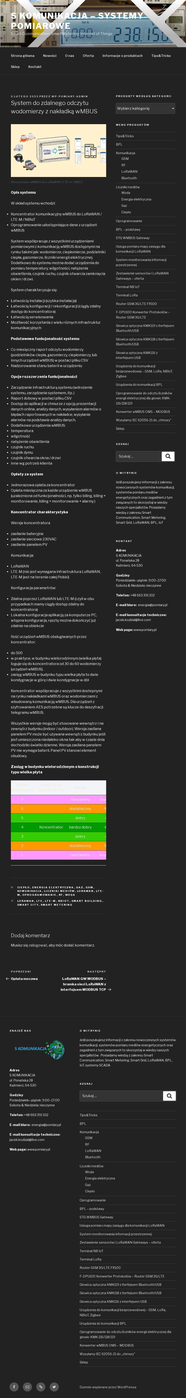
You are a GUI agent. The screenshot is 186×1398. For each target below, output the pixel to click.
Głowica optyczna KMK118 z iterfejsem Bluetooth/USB (121, 1293)
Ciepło (23, 887)
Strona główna (22, 56)
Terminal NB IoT (128, 287)
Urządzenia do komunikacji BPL (139, 384)
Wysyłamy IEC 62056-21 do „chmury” (143, 420)
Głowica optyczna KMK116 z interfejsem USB (113, 1301)
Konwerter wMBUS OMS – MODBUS (143, 412)
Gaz (79, 887)
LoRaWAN (85, 891)
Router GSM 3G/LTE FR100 (136, 304)
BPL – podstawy (128, 229)
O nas (69, 56)
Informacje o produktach (123, 56)
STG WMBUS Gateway (132, 238)
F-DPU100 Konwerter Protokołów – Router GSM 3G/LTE (122, 1276)
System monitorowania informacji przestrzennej (116, 1234)
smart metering (57, 904)
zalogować (38, 945)
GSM (89, 887)
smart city (28, 904)
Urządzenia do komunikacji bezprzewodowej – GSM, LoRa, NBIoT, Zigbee (144, 371)
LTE (39, 901)
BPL (119, 144)
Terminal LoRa (127, 295)
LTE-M (50, 901)
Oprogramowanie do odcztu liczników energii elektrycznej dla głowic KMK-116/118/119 (144, 398)
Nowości (49, 56)
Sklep (15, 67)
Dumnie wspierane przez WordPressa (108, 1387)
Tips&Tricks (161, 56)
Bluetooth (129, 178)
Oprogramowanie (39, 894)
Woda (70, 894)
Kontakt (35, 67)
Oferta (88, 56)
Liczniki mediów (59, 891)
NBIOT (63, 901)
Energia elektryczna (53, 887)
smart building (86, 901)
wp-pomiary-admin (69, 96)
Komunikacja (29, 891)
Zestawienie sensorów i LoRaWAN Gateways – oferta (120, 1242)
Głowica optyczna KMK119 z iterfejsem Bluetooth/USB (121, 1284)
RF (61, 894)
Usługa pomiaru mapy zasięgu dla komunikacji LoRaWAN (122, 1225)
